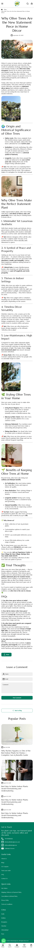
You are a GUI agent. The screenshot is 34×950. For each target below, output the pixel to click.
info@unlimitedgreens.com (12, 842)
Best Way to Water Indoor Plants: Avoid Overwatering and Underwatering (14, 788)
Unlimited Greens (9, 848)
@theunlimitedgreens (11, 845)
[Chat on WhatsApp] (3, 940)
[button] (32, 4)
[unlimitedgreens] (17, 3)
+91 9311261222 (9, 838)
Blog (5, 9)
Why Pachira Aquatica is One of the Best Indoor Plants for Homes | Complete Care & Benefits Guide (16, 753)
